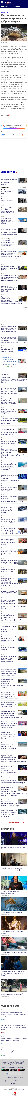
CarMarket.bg (5, 1062)
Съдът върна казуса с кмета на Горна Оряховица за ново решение (8, 221)
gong (4, 1055)
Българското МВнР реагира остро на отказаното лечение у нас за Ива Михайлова (9, 401)
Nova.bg (20, 1063)
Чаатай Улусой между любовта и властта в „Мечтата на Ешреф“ (11, 869)
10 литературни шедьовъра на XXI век (13, 952)
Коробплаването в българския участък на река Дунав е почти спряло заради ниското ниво (11, 488)
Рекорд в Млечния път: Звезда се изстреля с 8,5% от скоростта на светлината (14, 1039)
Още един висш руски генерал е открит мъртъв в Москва (8, 349)
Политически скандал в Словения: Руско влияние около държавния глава (9, 659)
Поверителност (10, 1081)
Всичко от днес (14, 822)
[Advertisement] (14, 153)
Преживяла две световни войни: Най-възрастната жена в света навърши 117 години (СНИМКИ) (13, 758)
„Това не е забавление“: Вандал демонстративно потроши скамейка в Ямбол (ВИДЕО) (9, 421)
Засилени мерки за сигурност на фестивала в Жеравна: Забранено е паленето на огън (9, 431)
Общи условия (21, 1089)
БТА (9, 115)
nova (4, 1019)
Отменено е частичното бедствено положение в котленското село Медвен (9, 552)
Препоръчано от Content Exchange (18, 999)
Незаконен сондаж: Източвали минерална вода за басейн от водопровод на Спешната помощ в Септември (13, 466)
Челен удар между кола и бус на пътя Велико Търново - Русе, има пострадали (9, 813)
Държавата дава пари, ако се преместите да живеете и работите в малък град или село (8, 672)
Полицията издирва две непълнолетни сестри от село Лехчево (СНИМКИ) (9, 562)
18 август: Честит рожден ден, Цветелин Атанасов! (11, 892)
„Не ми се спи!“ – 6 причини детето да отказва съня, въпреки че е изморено (9, 243)
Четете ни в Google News (14, 1073)
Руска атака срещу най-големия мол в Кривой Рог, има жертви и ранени (9, 181)
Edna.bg (11, 1063)
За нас (5, 1077)
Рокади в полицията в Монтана (8, 648)
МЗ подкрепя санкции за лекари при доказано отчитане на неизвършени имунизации (10, 278)
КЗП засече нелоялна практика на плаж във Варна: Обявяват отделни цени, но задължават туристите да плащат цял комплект (13, 255)
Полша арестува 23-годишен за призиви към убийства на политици (8, 509)
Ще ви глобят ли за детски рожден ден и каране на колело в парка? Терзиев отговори (10, 695)
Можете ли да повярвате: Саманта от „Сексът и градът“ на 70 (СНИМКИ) (9, 735)
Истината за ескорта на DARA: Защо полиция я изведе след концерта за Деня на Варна (9, 724)
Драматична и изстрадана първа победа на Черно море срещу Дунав (13, 1051)
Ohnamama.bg (16, 1062)
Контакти (11, 1079)
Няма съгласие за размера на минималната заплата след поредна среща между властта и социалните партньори (14, 791)
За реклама (10, 1077)
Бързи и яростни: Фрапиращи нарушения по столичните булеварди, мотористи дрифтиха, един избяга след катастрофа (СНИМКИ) (12, 453)
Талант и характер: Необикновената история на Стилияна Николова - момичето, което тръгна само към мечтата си (13, 1014)
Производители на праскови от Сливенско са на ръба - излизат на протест (9, 541)
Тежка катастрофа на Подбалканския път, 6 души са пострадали (8, 441)
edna (4, 1032)
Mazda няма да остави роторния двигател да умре (8, 191)
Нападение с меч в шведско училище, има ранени (9, 268)
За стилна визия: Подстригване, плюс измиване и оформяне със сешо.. (9, 363)
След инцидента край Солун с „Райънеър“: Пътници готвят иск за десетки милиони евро (9, 390)
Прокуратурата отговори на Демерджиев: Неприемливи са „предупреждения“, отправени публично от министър (13, 300)
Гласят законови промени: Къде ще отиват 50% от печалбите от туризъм (8, 746)
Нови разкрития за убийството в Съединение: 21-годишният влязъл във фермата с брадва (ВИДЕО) (12, 582)
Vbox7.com (8, 1061)
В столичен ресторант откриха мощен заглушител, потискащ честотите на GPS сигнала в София (13, 780)
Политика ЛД (20, 1081)
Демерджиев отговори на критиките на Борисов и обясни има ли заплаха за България (9, 231)
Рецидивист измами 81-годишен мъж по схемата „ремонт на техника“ (9, 639)
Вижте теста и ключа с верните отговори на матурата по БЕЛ (8, 411)
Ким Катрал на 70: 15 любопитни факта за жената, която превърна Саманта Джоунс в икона (13, 1027)
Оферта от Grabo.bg (5, 357)
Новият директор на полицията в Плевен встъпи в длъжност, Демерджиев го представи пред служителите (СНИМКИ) (12, 617)
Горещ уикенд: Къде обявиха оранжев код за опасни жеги (8, 704)
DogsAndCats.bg (20, 1061)
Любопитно (8, 171)
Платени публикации (18, 1077)
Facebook (17, 134)
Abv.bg (3, 1061)
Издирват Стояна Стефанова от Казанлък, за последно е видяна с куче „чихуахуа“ (10, 803)
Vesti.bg (15, 1063)
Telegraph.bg (13, 1064)
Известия (15, 1083)
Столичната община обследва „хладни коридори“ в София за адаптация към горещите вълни (12, 531)
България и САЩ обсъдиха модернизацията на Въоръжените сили (8, 210)
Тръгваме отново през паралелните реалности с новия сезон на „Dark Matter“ (12, 973)
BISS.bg (10, 1062)
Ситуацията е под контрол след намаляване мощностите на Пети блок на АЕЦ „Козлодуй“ (12, 683)
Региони (17, 6)
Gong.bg (14, 1061)
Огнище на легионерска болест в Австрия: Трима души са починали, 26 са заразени (10, 477)
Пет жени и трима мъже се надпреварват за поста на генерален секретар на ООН (9, 520)
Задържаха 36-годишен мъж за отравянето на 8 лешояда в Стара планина (9, 628)
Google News (7, 134)
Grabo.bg (22, 1062)
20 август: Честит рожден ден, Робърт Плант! (13, 848)
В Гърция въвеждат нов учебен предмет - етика (9, 591)
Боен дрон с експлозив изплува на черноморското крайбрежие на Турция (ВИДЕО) (12, 499)
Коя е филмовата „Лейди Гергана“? (12, 994)
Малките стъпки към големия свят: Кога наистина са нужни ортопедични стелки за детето (11, 714)
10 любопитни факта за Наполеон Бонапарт (12, 932)
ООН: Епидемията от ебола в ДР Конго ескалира (8, 571)
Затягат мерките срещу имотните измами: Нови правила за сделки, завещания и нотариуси (9, 329)
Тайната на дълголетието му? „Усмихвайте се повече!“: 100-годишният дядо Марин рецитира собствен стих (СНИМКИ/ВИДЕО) (14, 378)
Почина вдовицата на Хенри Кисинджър (8, 199)
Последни (4, 6)
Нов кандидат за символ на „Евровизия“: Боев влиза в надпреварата (8, 769)
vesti (4, 1044)
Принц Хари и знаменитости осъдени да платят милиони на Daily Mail (9, 288)
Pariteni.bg (6, 1063)
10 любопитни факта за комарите (12, 912)
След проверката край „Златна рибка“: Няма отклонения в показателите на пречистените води (13, 339)
